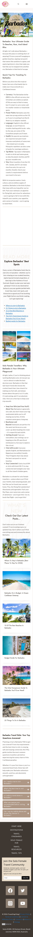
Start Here (17, 826)
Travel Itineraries (16, 835)
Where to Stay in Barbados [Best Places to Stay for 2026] (16, 561)
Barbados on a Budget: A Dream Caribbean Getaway (16, 594)
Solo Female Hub (16, 841)
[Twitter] (22, 890)
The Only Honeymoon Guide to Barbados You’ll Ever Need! (15, 689)
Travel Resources (16, 848)
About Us (27, 919)
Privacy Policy (25, 914)
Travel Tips (16, 853)
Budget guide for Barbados (15, 321)
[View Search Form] (18, 4)
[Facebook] (10, 890)
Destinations (16, 830)
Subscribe (25, 878)
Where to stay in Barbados (15, 305)
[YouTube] (22, 903)
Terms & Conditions (12, 917)
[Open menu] (26, 4)
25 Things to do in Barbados (16, 308)
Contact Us (19, 919)
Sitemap (17, 922)
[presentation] (16, 548)
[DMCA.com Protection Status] (16, 924)
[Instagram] (10, 903)
